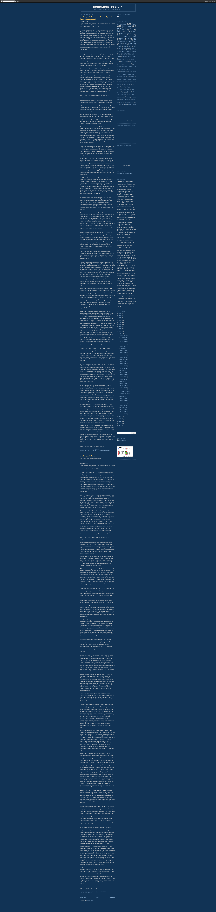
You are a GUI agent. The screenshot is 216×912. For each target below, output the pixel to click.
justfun (119, 31)
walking (131, 61)
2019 (134, 46)
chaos (120, 81)
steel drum (126, 102)
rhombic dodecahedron (125, 99)
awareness (91, 450)
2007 (134, 38)
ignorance (129, 91)
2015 (134, 33)
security (119, 49)
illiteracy (118, 92)
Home (97, 897)
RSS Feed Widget (126, 165)
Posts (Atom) (90, 900)
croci (125, 82)
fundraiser (119, 87)
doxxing (124, 84)
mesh (134, 56)
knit (126, 92)
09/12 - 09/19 (123, 352)
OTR (120, 48)
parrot (133, 94)
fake (129, 49)
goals (124, 87)
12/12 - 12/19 (123, 335)
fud (128, 38)
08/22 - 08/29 (123, 359)
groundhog (132, 87)
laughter (133, 36)
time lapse (131, 102)
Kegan (118, 71)
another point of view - (88, 456)
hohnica (118, 91)
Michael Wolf (133, 71)
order (129, 94)
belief (96, 450)
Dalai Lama (125, 54)
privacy (132, 59)
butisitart (123, 30)
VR (127, 76)
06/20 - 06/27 (123, 379)
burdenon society (108, 7)
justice (129, 56)
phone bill (119, 96)
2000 (120, 425)
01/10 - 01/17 (123, 411)
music (131, 35)
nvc (127, 59)
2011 (128, 28)
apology (129, 77)
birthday (134, 79)
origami (128, 40)
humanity (124, 91)
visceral (134, 104)
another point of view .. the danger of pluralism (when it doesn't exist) (97, 18)
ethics (134, 41)
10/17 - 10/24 (123, 346)
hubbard (124, 56)
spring (126, 61)
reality (124, 97)
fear (122, 86)
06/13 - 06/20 (123, 381)
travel (123, 104)
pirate (124, 96)
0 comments (103, 449)
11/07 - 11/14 (123, 341)
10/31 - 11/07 (123, 344)
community (132, 81)
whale (120, 105)
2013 (119, 28)
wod (124, 49)
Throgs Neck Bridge (121, 76)
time (133, 49)
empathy (126, 48)
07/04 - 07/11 (123, 374)
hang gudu (126, 89)
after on (124, 77)
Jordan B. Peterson (130, 69)
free (133, 86)
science (125, 100)
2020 (129, 63)
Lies (128, 71)
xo (133, 53)
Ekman (123, 51)
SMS (120, 74)
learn (130, 92)
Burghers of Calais (128, 64)
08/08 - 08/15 (123, 363)
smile (122, 61)
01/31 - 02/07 (123, 405)
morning (122, 58)
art (133, 77)
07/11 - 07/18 (123, 372)
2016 (121, 38)
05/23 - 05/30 (123, 385)
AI (133, 63)
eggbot (118, 86)
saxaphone (119, 100)
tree (126, 104)
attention (119, 79)
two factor (121, 53)
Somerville (131, 54)
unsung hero (128, 53)
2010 (86, 450)
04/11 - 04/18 (123, 398)
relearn (128, 97)
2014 (118, 36)
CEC (135, 40)
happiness (107, 450)
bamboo (124, 79)
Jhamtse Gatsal (120, 69)
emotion (132, 48)
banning (129, 79)
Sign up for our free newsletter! (124, 173)
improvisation (122, 44)
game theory (133, 43)
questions (119, 97)
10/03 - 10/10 (123, 348)
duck (129, 84)
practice (128, 96)
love (133, 92)
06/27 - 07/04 (123, 377)
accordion (119, 77)
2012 (134, 28)
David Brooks (124, 66)
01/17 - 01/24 (123, 409)
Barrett (118, 54)
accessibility (132, 76)
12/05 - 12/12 (123, 337)
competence (119, 82)
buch (131, 30)
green (118, 56)
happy (133, 89)
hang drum (119, 89)
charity (125, 81)
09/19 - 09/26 (123, 350)
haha (128, 33)
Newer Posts (83, 897)
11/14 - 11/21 (123, 339)
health (121, 40)
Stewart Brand (131, 74)
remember (122, 41)
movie (125, 46)
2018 (126, 43)
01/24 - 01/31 (123, 407)
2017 (130, 46)
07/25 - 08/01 (123, 368)
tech (134, 24)
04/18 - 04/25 (123, 396)
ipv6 (121, 43)
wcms (118, 51)
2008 (125, 36)
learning (119, 46)
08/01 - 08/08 (123, 366)
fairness (101, 450)
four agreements (128, 86)
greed (127, 87)
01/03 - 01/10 (123, 414)
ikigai (134, 91)
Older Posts (112, 897)
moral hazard (123, 94)
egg (133, 84)
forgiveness (131, 44)
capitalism (129, 51)
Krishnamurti (123, 71)
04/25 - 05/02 (123, 388)
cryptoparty (130, 82)
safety (134, 51)
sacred (133, 99)
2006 (129, 41)
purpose (132, 96)
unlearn (129, 104)
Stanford (124, 74)
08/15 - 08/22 (123, 361)
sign (121, 102)
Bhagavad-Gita (120, 64)
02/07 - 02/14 (123, 403)
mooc (118, 94)
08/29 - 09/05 (123, 357)
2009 (121, 33)
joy (122, 92)
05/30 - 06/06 (123, 383)
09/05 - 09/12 (123, 355)
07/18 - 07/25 (123, 370)
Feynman (130, 66)
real (118, 61)
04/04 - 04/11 (123, 400)
